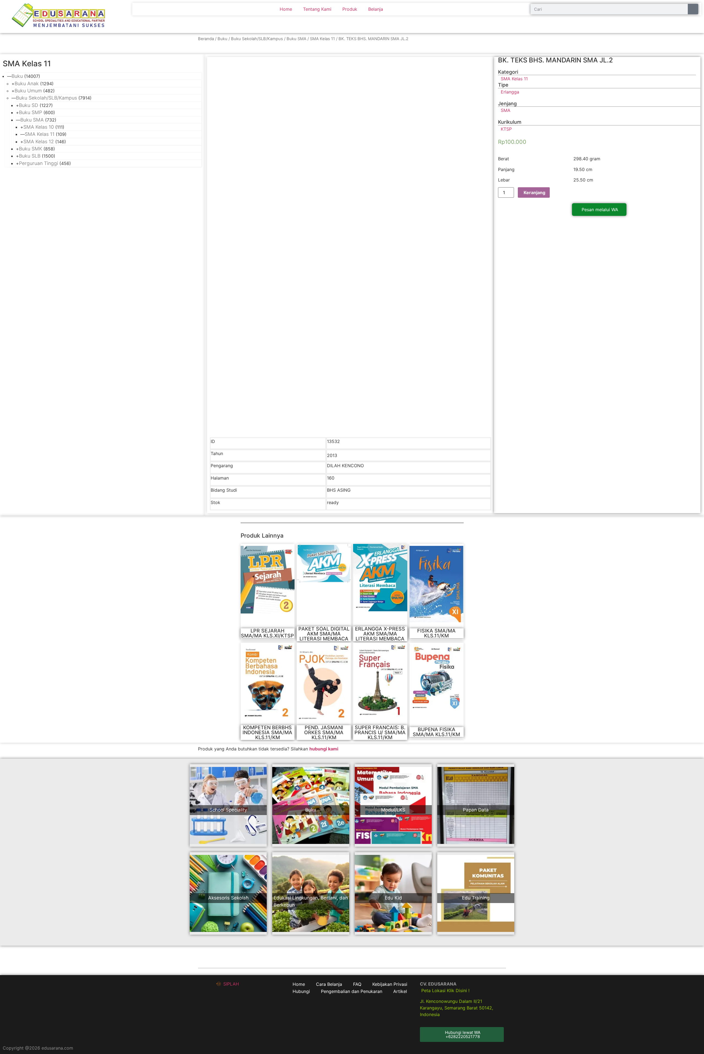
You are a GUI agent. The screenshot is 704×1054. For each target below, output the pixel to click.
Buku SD (28, 105)
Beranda (206, 38)
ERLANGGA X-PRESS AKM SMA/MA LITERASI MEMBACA (380, 634)
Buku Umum (28, 90)
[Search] (693, 9)
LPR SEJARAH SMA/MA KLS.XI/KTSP (267, 633)
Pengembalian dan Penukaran (351, 991)
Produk (349, 9)
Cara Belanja (329, 984)
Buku (222, 38)
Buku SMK (30, 149)
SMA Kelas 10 (38, 127)
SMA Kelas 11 (322, 38)
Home (286, 9)
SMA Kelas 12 (38, 141)
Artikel (400, 991)
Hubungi (301, 991)
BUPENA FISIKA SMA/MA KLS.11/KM (436, 731)
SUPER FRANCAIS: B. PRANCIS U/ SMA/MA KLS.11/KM (380, 732)
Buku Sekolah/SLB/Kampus (257, 38)
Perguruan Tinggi (38, 163)
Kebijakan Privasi (389, 984)
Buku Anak (27, 83)
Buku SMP (30, 112)
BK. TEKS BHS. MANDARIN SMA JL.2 (555, 60)
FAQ (357, 984)
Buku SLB (29, 156)
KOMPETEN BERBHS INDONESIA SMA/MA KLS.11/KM (267, 732)
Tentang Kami (317, 9)
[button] (599, 209)
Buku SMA (296, 38)
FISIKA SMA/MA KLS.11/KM (436, 633)
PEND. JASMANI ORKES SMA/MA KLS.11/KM (323, 732)
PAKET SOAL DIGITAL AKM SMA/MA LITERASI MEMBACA (324, 634)
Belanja (375, 9)
